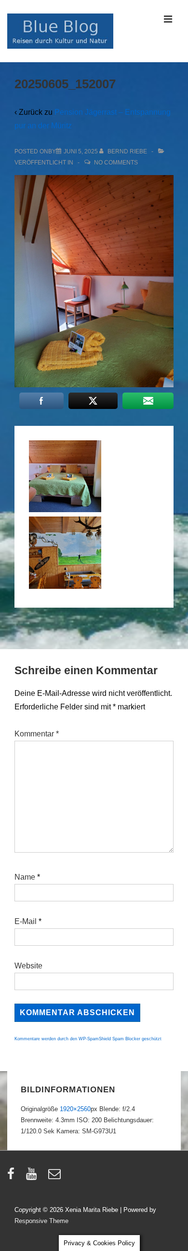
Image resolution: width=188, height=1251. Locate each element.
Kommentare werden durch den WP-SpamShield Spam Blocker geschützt (87, 1038)
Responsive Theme (41, 1220)
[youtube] (33, 1177)
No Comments (116, 162)
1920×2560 (75, 1109)
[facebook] (13, 1177)
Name (24, 877)
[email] (55, 1177)
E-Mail (25, 921)
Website (28, 966)
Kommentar (36, 734)
